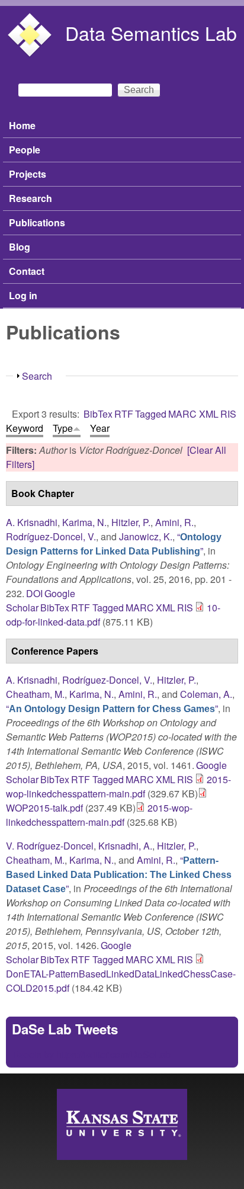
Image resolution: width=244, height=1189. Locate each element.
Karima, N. (84, 522)
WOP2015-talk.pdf (44, 808)
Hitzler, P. (130, 522)
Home (22, 125)
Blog (19, 247)
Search (37, 376)
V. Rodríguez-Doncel (50, 846)
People (24, 149)
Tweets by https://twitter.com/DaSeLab (91, 1054)
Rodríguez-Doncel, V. (51, 536)
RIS (228, 414)
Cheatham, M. (35, 694)
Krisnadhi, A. (125, 846)
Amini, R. (174, 522)
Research (30, 198)
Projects (27, 174)
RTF (123, 414)
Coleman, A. (206, 694)
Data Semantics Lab (151, 32)
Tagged (150, 414)
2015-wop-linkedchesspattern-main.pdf (118, 786)
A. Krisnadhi (31, 522)
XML (209, 414)
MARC (182, 414)
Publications (37, 222)
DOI (34, 593)
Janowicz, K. (145, 536)
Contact (26, 271)
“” (113, 543)
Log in (23, 295)
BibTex (98, 414)
